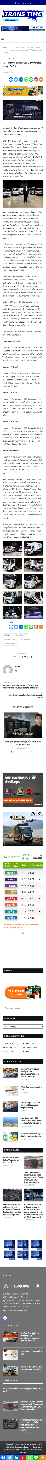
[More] (41, 79)
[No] (43, 1450)
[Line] (31, 79)
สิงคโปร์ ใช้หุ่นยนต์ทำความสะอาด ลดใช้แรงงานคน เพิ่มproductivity (30, 1105)
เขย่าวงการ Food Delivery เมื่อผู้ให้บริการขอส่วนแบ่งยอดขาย (31, 1134)
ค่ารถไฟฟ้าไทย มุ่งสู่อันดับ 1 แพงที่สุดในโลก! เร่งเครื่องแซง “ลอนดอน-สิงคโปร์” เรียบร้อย (30, 1073)
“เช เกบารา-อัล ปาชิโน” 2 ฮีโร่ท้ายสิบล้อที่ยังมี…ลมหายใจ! (31, 1368)
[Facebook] (11, 79)
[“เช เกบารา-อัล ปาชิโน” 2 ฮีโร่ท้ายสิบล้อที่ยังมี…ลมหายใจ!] (10, 1371)
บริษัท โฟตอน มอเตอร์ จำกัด (28, 639)
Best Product (36, 47)
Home (5, 47)
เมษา (11, 70)
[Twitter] (16, 79)
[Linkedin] (21, 79)
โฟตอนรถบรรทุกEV (10, 644)
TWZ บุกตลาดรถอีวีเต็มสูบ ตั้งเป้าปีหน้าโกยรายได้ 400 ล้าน (23, 743)
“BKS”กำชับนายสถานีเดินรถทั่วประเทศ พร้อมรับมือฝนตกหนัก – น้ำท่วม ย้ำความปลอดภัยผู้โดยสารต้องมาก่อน (33, 1177)
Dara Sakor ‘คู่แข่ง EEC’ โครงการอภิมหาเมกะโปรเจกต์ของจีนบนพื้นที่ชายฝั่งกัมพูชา (31, 1120)
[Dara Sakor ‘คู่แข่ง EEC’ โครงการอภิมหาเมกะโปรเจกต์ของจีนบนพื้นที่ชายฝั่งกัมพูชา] (10, 1122)
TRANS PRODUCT (19, 47)
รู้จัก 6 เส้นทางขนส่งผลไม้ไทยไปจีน (31, 1088)
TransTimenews (21, 635)
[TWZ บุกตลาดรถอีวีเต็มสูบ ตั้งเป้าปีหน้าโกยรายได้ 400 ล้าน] (23, 725)
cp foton (7, 635)
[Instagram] (36, 79)
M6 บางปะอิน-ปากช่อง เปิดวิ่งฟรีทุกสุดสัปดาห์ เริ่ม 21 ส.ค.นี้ (11, 1160)
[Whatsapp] (26, 79)
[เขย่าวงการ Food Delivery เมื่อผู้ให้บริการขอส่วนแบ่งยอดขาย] (10, 1137)
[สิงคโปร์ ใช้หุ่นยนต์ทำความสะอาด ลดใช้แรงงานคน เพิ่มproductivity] (10, 1106)
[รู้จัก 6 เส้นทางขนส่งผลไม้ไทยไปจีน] (10, 1091)
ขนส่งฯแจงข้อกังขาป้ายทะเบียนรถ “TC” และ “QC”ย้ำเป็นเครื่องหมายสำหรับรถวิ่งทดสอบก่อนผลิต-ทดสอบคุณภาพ (12, 1210)
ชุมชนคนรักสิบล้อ (9, 639)
